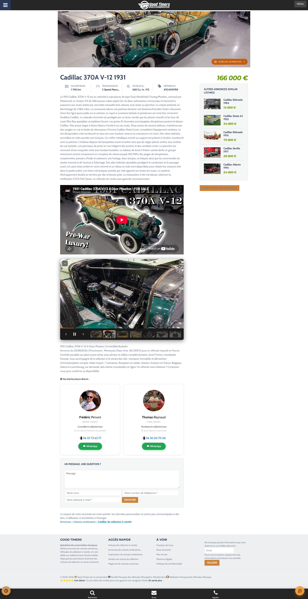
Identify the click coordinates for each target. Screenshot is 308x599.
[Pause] (74, 334)
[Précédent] (65, 334)
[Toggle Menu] (5, 5)
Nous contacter (163, 549)
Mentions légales (164, 559)
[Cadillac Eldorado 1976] (212, 136)
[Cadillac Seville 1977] (212, 152)
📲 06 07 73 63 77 (90, 438)
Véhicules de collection (70, 551)
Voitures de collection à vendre (122, 545)
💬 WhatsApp (90, 446)
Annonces (65, 521)
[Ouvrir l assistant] (299, 590)
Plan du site (161, 554)
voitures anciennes (89, 548)
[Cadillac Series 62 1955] (212, 120)
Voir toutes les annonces (219, 188)
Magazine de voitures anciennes (123, 563)
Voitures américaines (84, 521)
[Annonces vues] (6, 590)
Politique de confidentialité (169, 563)
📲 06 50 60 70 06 (154, 438)
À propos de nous (164, 545)
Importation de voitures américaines (125, 554)
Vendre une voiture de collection (123, 559)
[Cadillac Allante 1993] (212, 169)
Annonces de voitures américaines (124, 549)
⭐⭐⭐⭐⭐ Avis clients (72, 580)
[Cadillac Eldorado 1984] (212, 104)
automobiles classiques (86, 545)
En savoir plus (155, 580)
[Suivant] (83, 334)
